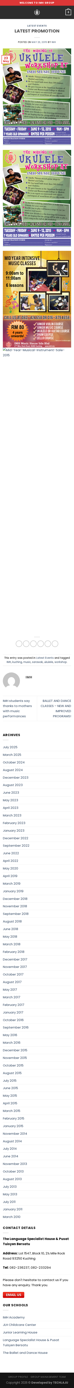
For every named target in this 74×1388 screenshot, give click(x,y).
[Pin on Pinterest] (48, 644)
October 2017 (13, 974)
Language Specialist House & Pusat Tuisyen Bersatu (31, 1342)
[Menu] (5, 12)
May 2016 (10, 1035)
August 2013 (12, 1179)
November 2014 (15, 1133)
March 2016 (11, 1042)
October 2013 (13, 1171)
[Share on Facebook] (26, 644)
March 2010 (11, 1217)
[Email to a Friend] (40, 644)
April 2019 (10, 876)
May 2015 (10, 1095)
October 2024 (14, 762)
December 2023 (15, 777)
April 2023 (10, 807)
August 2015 (12, 1073)
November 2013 (15, 1164)
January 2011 (12, 1209)
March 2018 (11, 944)
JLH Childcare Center (19, 1324)
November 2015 (15, 1057)
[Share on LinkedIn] (55, 644)
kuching (17, 662)
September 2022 (16, 845)
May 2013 (10, 1194)
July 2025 (10, 747)
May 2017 (10, 989)
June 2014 (10, 1156)
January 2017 (13, 1012)
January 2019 (13, 891)
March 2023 (12, 815)
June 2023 (11, 792)
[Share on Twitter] (33, 644)
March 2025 (12, 754)
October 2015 (13, 1065)
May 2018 (10, 936)
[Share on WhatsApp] (19, 644)
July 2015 (10, 1080)
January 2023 (13, 830)
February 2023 (14, 823)
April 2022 (10, 860)
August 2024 (13, 770)
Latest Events (37, 25)
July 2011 (9, 1202)
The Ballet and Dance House (25, 1352)
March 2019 (11, 883)
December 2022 (15, 838)
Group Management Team (48, 1376)
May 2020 (10, 868)
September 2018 (16, 913)
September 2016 (16, 1027)
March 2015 (11, 1110)
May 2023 (10, 800)
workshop (60, 662)
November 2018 (15, 906)
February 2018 (13, 951)
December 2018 (15, 898)
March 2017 (11, 997)
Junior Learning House (20, 1332)
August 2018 (12, 921)
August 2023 (13, 785)
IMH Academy (14, 1317)
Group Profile (18, 1376)
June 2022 (11, 853)
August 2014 (12, 1141)
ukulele (48, 662)
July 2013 (10, 1186)
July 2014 (10, 1148)
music (27, 662)
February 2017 (13, 1004)
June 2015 (10, 1088)
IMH (54, 42)
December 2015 (15, 1050)
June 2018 (10, 929)
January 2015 (13, 1126)
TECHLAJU (60, 1383)
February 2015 (13, 1118)
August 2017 (12, 982)
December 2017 (15, 959)
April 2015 (10, 1103)
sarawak (37, 662)
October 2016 (13, 1020)
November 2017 (15, 966)
